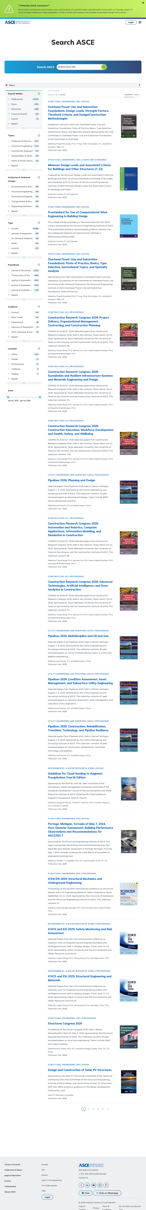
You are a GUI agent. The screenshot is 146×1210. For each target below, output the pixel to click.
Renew (45, 1175)
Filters (12, 85)
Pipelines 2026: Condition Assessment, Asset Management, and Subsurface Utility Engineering (80, 681)
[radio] (139, 94)
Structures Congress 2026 (65, 1023)
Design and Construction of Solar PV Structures (80, 1070)
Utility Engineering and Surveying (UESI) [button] (70, 475)
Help (44, 1191)
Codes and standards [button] (94, 160)
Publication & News (13, 1170)
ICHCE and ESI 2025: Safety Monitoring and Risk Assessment (80, 931)
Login (131, 22)
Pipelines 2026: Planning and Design (71, 480)
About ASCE (10, 1192)
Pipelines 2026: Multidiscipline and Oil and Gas (78, 636)
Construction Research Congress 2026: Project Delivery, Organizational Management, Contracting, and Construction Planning (78, 321)
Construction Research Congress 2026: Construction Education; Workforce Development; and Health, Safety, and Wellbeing (81, 429)
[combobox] (82, 67)
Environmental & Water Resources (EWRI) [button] (71, 768)
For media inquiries (49, 1185)
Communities (10, 1186)
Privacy (96, 1208)
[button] (104, 67)
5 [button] (102, 1109)
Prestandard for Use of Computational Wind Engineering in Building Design (77, 214)
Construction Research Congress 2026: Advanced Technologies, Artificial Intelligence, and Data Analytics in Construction (80, 585)
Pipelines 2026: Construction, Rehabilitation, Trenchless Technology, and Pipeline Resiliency (78, 728)
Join (43, 1170)
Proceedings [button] (77, 312)
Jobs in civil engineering (52, 1180)
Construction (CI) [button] (58, 312)
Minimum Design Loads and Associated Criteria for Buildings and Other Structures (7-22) (79, 167)
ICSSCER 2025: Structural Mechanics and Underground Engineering (75, 880)
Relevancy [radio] (129, 94)
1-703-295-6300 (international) (92, 1174)
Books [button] (85, 101)
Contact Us (83, 1178)
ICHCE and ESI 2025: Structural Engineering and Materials (79, 978)
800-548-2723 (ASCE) (88, 1170)
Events (8, 1181)
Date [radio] (136, 94)
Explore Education (13, 1175)
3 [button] (93, 1109)
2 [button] (88, 1109)
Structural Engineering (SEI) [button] (64, 101)
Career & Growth (12, 1164)
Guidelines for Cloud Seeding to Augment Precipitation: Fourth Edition (75, 775)
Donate (45, 1164)
